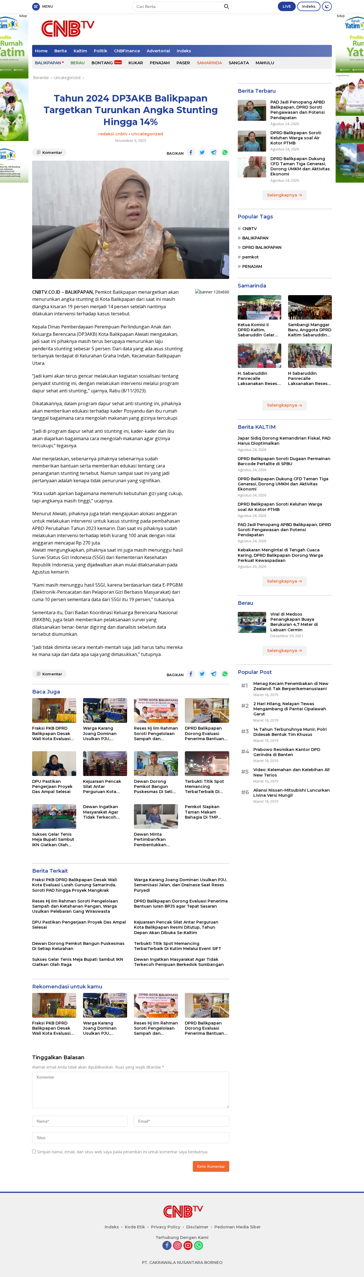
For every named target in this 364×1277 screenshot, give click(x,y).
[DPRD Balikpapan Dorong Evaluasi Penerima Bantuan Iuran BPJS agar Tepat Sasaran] (207, 710)
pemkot (250, 257)
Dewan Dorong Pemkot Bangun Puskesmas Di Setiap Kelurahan (156, 786)
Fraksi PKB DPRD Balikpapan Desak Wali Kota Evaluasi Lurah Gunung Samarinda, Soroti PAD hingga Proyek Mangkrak (52, 733)
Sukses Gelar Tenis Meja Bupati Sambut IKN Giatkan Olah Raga (53, 839)
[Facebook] (166, 1246)
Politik (100, 50)
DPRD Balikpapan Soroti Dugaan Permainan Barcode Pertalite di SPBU (284, 461)
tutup (23, 16)
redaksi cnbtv (112, 133)
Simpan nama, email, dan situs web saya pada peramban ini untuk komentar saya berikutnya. (122, 1151)
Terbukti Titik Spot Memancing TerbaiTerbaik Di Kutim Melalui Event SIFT (205, 786)
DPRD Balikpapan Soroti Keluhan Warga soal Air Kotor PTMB (295, 138)
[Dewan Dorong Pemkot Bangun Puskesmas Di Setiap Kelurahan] (156, 763)
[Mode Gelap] (327, 6)
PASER (183, 62)
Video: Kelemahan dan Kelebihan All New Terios (291, 772)
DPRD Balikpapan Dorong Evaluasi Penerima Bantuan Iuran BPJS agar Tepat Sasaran (204, 733)
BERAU (78, 62)
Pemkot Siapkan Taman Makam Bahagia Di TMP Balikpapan (202, 812)
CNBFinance (127, 50)
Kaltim (80, 50)
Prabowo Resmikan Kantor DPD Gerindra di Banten (286, 752)
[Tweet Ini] (202, 152)
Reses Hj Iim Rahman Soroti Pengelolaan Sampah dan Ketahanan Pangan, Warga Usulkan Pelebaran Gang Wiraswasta (156, 733)
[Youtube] (188, 1246)
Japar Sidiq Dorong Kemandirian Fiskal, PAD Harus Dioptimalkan (284, 441)
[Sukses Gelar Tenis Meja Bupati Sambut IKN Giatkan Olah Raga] (54, 816)
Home (41, 50)
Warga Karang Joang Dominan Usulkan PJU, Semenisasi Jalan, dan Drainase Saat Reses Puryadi (102, 733)
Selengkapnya (282, 195)
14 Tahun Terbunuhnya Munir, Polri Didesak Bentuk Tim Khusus (290, 732)
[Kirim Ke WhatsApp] (225, 152)
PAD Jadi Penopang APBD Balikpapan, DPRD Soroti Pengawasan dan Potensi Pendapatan (297, 110)
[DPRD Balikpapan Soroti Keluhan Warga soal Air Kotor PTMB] (252, 141)
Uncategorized (147, 133)
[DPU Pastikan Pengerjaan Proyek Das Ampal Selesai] (54, 763)
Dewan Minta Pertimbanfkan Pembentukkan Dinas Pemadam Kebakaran (151, 839)
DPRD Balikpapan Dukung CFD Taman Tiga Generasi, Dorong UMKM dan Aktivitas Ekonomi (300, 166)
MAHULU (265, 62)
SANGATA (239, 62)
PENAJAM (160, 62)
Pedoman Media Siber (237, 1227)
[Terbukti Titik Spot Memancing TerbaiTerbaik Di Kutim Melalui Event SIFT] (207, 763)
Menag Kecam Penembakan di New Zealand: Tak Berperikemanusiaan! (290, 686)
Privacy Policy (165, 1227)
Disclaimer (197, 1227)
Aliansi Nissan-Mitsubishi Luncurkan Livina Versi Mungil (291, 793)
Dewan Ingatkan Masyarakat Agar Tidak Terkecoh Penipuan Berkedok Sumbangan (104, 812)
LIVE (287, 6)
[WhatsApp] (198, 1246)
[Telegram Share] (213, 152)
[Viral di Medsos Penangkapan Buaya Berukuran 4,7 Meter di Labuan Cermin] (252, 622)
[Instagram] (177, 1246)
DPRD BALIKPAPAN (262, 247)
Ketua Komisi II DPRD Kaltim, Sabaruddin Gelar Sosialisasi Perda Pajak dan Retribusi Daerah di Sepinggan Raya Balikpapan (258, 330)
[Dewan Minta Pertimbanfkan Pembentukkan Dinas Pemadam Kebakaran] (156, 816)
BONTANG (102, 62)
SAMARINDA (209, 62)
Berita (60, 50)
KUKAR (136, 62)
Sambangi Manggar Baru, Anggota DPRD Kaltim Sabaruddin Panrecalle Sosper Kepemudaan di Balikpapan (309, 330)
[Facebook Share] (191, 152)
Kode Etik (135, 1227)
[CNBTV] (66, 28)
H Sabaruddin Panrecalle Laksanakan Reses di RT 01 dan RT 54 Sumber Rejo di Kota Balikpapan (309, 378)
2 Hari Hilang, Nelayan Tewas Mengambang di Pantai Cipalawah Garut (289, 709)
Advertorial (158, 50)
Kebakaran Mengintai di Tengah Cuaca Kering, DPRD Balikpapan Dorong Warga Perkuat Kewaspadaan (280, 555)
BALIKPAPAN (48, 62)
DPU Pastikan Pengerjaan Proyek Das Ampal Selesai (52, 786)
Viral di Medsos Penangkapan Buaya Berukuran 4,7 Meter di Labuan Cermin (294, 622)
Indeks (309, 6)
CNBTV (249, 228)
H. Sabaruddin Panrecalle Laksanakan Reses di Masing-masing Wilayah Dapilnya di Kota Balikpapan (259, 378)
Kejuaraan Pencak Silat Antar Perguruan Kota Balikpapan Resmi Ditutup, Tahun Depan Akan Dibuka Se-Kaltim (104, 786)
